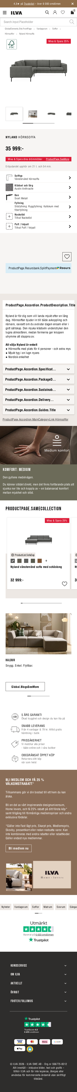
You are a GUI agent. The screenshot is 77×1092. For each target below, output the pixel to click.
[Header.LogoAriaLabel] (16, 13)
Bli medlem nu (19, 848)
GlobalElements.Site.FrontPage (18, 28)
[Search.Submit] (47, 12)
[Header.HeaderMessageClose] (72, 3)
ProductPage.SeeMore (57, 159)
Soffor (55, 28)
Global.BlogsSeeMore (25, 687)
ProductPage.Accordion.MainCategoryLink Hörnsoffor (35, 419)
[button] (66, 256)
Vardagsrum (42, 28)
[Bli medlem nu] (38, 876)
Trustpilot (29, 3)
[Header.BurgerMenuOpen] (5, 12)
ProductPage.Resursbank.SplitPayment (32, 268)
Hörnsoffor (9, 33)
